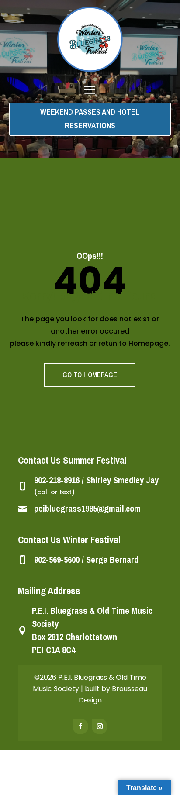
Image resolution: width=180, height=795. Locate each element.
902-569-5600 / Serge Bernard (86, 559)
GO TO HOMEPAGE (89, 374)
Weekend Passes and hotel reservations (89, 119)
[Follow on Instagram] (99, 726)
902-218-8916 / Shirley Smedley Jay (96, 480)
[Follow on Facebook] (80, 726)
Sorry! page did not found (90, 295)
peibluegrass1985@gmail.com (87, 508)
